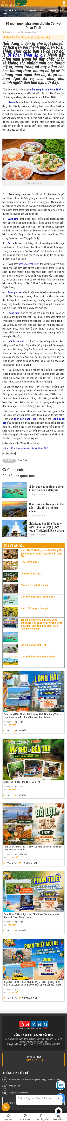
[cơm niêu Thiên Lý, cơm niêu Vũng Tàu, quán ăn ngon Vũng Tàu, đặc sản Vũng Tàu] (10, 554)
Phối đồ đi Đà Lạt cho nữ (34, 585)
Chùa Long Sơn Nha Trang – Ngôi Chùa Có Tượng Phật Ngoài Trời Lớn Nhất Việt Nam (46, 527)
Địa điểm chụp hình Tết (33, 645)
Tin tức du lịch (11, 32)
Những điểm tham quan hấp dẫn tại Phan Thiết (25, 448)
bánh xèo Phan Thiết (29, 264)
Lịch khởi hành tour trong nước (37, 596)
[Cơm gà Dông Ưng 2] (10, 577)
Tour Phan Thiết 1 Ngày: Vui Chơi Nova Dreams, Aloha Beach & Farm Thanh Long (31, 916)
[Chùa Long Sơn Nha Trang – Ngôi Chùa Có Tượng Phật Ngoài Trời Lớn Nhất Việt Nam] (14, 528)
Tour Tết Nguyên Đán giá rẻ (35, 608)
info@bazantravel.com (18, 1093)
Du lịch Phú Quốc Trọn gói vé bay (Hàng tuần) (27, 37)
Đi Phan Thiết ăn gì (25, 55)
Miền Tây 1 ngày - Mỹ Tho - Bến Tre (21, 781)
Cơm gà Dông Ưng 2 (31, 573)
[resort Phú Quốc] (10, 565)
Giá (4, 725)
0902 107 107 (14, 1086)
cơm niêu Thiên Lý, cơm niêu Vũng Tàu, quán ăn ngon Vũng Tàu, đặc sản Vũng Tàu (41, 553)
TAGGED (9, 460)
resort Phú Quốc (29, 562)
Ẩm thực (21, 32)
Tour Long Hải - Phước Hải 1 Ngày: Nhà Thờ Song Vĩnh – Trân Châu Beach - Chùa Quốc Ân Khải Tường (32, 716)
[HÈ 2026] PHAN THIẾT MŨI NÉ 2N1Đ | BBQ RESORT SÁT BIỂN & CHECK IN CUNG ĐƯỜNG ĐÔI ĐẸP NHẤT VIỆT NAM (32, 983)
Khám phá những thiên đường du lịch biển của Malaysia (46, 488)
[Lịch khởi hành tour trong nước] (10, 600)
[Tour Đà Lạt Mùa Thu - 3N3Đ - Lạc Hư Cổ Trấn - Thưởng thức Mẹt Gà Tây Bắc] (33, 824)
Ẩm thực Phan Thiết (33, 32)
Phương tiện (8, 722)
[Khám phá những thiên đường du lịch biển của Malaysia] (14, 490)
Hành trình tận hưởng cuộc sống (13, 5)
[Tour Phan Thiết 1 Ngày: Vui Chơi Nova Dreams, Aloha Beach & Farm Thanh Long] (33, 891)
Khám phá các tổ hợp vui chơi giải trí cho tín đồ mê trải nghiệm (46, 508)
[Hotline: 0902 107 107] (6, 1107)
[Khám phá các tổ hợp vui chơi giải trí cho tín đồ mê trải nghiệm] (14, 509)
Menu (64, 5)
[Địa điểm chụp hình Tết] (10, 648)
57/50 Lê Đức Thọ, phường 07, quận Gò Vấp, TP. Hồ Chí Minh (34, 1080)
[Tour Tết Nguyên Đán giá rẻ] (10, 612)
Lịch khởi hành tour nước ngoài (37, 656)
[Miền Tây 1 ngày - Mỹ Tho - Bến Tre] (33, 759)
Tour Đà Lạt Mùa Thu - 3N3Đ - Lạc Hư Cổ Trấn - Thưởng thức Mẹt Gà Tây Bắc (32, 848)
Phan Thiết (22, 460)
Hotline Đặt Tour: (33, 1057)
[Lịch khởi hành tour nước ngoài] (10, 660)
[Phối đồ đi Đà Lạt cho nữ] (10, 588)
